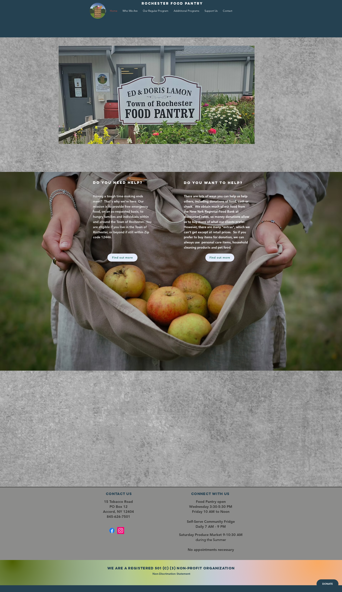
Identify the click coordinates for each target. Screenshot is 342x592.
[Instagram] (120, 530)
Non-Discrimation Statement (171, 573)
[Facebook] (111, 530)
